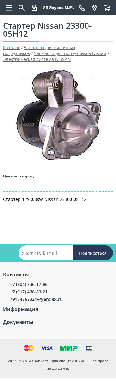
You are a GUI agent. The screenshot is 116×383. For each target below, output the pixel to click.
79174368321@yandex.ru (36, 299)
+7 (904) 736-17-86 (29, 284)
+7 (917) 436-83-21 (29, 292)
